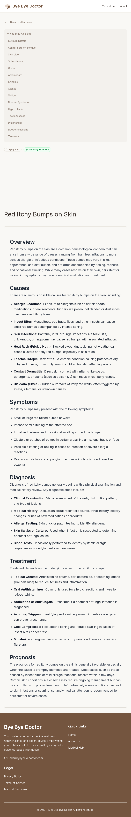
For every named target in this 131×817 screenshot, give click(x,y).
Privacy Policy (13, 776)
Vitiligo (12, 95)
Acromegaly (15, 75)
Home (72, 734)
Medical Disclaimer (15, 789)
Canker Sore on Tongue (22, 47)
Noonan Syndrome (18, 102)
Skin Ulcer (14, 54)
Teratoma (13, 136)
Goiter (11, 68)
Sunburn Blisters (17, 40)
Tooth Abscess (16, 115)
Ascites (12, 88)
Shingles (13, 81)
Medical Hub (109, 6)
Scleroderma (15, 61)
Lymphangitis (15, 122)
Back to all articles (21, 22)
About (123, 6)
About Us (74, 741)
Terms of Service (14, 783)
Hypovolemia (15, 109)
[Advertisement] (65, 181)
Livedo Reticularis (18, 129)
